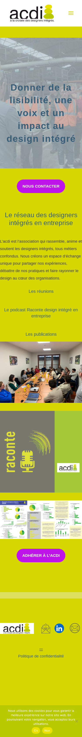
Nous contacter (41, 186)
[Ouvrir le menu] (41, 649)
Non (47, 730)
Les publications (41, 334)
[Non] (76, 721)
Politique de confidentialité (41, 656)
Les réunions (41, 291)
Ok (36, 730)
